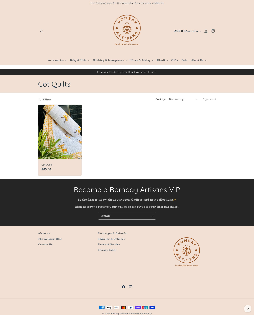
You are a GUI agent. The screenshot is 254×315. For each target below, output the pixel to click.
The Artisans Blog (50, 239)
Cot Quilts (46, 164)
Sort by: (161, 99)
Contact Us (45, 244)
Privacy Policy (107, 250)
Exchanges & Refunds (112, 233)
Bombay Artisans (120, 313)
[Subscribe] (152, 216)
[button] (41, 30)
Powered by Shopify (141, 313)
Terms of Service (109, 244)
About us (44, 233)
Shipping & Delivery (111, 239)
